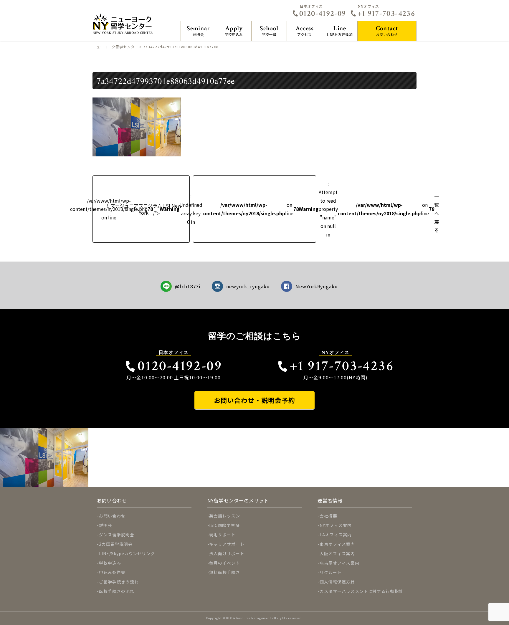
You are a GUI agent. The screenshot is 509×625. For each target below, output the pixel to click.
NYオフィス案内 (336, 525)
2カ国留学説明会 (116, 544)
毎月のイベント (224, 563)
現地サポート (222, 535)
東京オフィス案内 (337, 544)
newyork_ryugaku (248, 286)
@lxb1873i (188, 286)
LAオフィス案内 (336, 535)
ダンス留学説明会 (116, 535)
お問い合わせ (387, 30)
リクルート (331, 572)
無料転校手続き (224, 572)
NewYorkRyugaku (316, 286)
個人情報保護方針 (337, 582)
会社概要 (328, 516)
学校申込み (234, 30)
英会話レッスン (224, 516)
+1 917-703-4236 (386, 13)
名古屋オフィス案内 (339, 563)
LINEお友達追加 (340, 30)
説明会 (198, 30)
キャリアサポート (226, 544)
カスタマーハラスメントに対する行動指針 (361, 591)
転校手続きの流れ (116, 591)
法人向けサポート (226, 553)
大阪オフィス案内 (337, 553)
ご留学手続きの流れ (119, 582)
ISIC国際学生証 (224, 525)
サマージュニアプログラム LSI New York (143, 209)
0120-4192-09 (322, 13)
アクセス (304, 30)
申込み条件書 (112, 572)
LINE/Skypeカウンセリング (127, 553)
